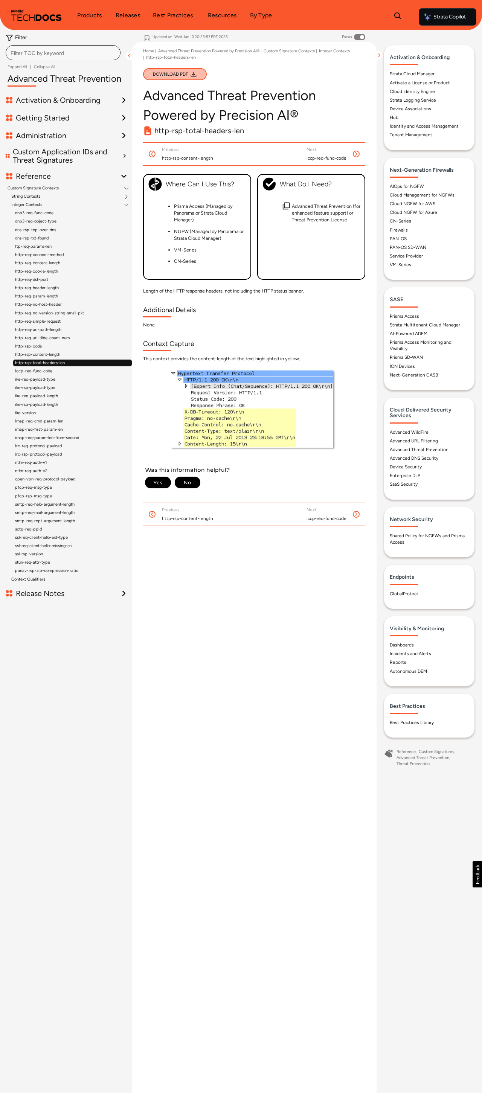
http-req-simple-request (38, 321)
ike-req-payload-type (35, 379)
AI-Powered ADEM (408, 333)
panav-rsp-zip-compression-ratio (46, 570)
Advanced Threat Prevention (419, 449)
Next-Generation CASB (414, 375)
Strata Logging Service (413, 100)
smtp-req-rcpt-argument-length (45, 520)
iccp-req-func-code (33, 371)
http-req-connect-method (39, 254)
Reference (406, 751)
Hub (394, 117)
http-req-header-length (37, 287)
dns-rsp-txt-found (32, 238)
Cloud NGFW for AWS (412, 203)
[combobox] (63, 52)
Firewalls (399, 230)
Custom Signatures (436, 751)
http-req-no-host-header (38, 304)
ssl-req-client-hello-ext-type (41, 537)
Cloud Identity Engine (412, 91)
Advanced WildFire (409, 432)
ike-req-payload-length (36, 395)
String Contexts (25, 196)
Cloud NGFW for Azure (413, 212)
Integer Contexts (26, 205)
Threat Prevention (413, 763)
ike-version (25, 412)
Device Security (406, 467)
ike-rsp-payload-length (36, 404)
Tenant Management (411, 134)
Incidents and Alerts (410, 653)
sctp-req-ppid (28, 529)
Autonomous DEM (408, 671)
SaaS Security (404, 484)
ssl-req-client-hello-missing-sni (44, 545)
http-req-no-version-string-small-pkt (49, 313)
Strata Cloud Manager (412, 73)
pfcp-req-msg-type (33, 487)
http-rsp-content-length (37, 354)
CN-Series (400, 221)
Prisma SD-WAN (406, 357)
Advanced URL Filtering (414, 441)
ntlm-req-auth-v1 (31, 462)
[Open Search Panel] (397, 16)
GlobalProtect (404, 593)
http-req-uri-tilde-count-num (42, 337)
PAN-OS (398, 238)
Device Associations (410, 108)
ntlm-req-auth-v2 (31, 470)
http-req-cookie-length (36, 271)
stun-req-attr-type (32, 562)
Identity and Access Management (424, 126)
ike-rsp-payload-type (35, 387)
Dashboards (402, 645)
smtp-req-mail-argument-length (45, 512)
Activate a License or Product (420, 82)
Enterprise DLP (405, 475)
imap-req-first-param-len (39, 429)
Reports (398, 662)
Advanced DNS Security (414, 458)
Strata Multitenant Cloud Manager (425, 325)
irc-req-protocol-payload (38, 446)
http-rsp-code (28, 346)
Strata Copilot (449, 17)
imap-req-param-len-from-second (47, 437)
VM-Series (400, 264)
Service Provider (406, 256)
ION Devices (402, 366)
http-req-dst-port (31, 279)
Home (148, 51)
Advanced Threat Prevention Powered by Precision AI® (208, 51)
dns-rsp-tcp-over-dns (35, 229)
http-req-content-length (37, 263)
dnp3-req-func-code (34, 212)
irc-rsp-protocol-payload (38, 454)
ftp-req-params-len (33, 246)
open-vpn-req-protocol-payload (45, 479)
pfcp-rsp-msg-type (33, 496)
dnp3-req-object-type (35, 221)
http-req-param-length (36, 296)
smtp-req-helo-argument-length (45, 504)
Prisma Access (404, 316)
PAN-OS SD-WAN (408, 247)
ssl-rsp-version (29, 554)
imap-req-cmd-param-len (39, 421)
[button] (477, 874)
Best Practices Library (412, 722)
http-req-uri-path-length (38, 329)
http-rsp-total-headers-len (40, 362)
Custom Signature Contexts (33, 188)
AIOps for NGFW (407, 186)
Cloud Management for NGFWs (422, 195)
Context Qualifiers (28, 579)
